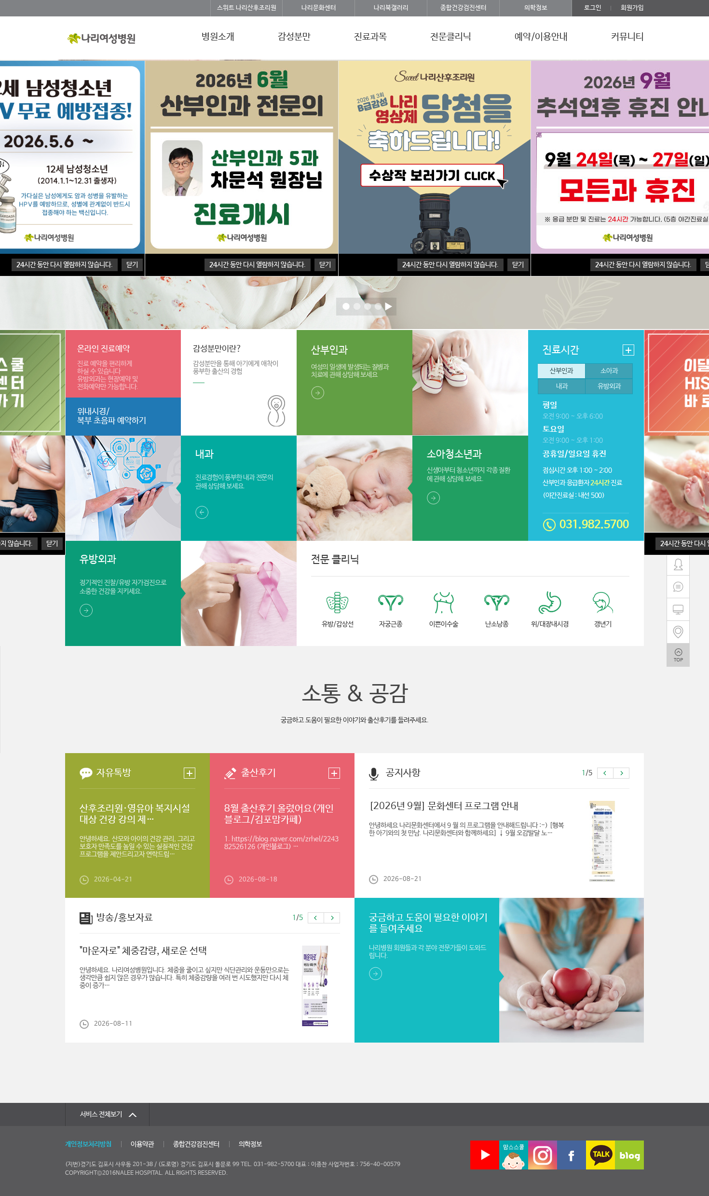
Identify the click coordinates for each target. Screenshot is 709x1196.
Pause (388, 306)
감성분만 (294, 37)
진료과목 (370, 37)
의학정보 (535, 8)
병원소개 (218, 37)
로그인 (592, 8)
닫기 (52, 544)
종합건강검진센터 (463, 8)
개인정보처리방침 (88, 1144)
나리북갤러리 (391, 8)
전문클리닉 (450, 37)
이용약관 (142, 1144)
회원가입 (632, 8)
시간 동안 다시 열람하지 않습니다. (450, 265)
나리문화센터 (318, 8)
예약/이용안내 (541, 37)
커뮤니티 (627, 37)
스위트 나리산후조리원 (246, 8)
